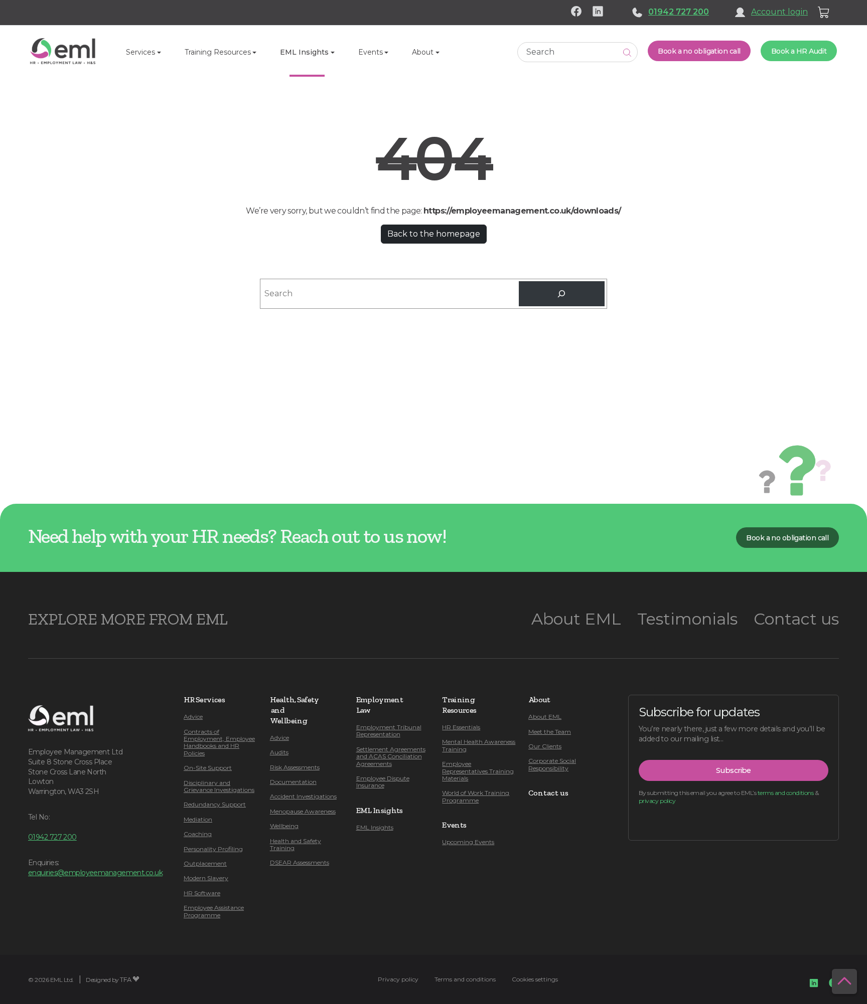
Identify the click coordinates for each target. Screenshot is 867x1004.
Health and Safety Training (295, 844)
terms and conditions (785, 792)
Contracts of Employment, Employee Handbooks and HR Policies (219, 742)
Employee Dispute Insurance (382, 781)
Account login (779, 12)
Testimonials (687, 619)
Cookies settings (535, 979)
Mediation (198, 819)
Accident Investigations (303, 796)
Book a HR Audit (799, 51)
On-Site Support (208, 767)
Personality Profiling (213, 849)
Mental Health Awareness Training (478, 745)
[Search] (561, 293)
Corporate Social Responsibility (552, 764)
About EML (576, 619)
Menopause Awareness (303, 811)
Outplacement (205, 863)
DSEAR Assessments (299, 862)
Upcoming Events (468, 842)
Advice (193, 716)
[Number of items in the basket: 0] (824, 13)
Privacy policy (398, 979)
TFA (125, 979)
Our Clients (544, 746)
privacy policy (657, 801)
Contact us (796, 619)
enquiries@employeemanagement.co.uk (95, 872)
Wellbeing (284, 826)
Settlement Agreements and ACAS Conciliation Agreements (390, 756)
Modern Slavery (206, 878)
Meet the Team (549, 731)
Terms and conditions (465, 979)
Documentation (293, 781)
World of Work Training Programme (475, 796)
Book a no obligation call (699, 51)
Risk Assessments (295, 767)
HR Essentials (461, 727)
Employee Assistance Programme (214, 911)
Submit (627, 52)
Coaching (198, 834)
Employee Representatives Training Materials (478, 771)
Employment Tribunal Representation (388, 730)
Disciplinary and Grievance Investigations (219, 786)
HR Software (202, 893)
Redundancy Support (215, 804)
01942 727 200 (678, 12)
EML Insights (374, 827)
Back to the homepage (433, 234)
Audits (279, 752)
